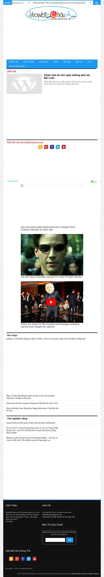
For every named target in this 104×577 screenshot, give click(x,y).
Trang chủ (13, 62)
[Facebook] (52, 147)
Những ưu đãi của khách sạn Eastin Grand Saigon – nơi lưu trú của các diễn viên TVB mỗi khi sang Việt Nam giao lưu (32, 439)
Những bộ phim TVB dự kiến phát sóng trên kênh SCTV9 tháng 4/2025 (51, 3)
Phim (55, 62)
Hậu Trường (28, 62)
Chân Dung (44, 62)
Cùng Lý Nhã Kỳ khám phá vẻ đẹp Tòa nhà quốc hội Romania (30, 423)
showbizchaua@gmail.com (52, 515)
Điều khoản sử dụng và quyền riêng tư (85, 574)
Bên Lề (79, 62)
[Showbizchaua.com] (51, 13)
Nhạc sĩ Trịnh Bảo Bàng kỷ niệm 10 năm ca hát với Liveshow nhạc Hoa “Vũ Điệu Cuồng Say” (30, 397)
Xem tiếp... (10, 521)
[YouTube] (64, 147)
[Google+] (46, 147)
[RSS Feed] (40, 147)
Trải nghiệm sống (17, 66)
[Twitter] (58, 147)
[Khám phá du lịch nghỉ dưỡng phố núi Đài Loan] (24, 84)
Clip (90, 62)
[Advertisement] (51, 40)
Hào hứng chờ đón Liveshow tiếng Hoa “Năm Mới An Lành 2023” (32, 403)
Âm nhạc (67, 62)
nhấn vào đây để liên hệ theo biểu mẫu (61, 517)
